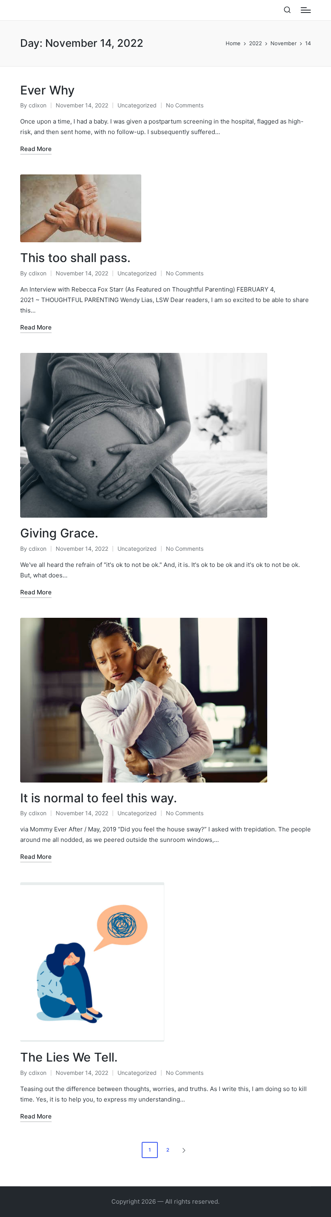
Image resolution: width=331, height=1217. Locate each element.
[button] (185, 1150)
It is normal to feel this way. (98, 798)
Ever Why (47, 90)
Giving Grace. (59, 533)
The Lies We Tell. (68, 1057)
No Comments (184, 105)
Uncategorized (137, 105)
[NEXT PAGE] (183, 1150)
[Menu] (306, 10)
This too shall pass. (75, 257)
